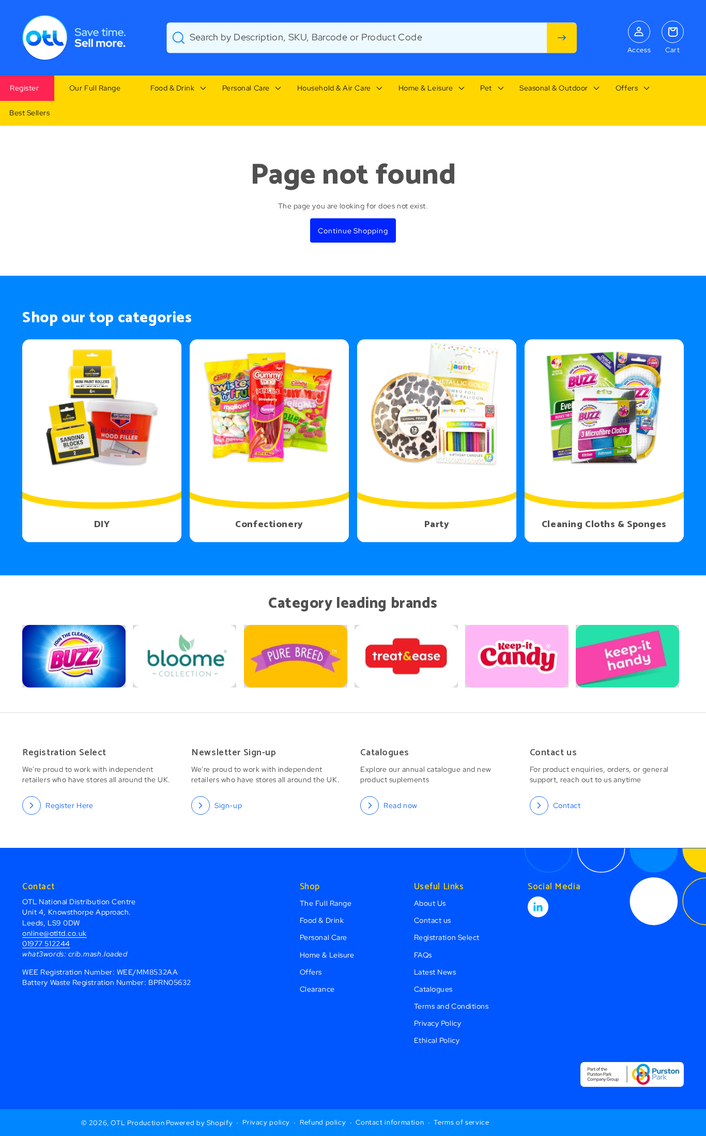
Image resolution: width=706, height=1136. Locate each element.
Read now (400, 805)
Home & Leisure (425, 88)
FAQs (423, 955)
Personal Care (246, 88)
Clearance (317, 989)
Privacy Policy (438, 1023)
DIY (102, 525)
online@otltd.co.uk (54, 933)
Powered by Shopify (199, 1122)
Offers (627, 88)
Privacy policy (266, 1122)
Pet (486, 88)
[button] (171, 88)
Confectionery (269, 525)
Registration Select (447, 937)
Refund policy (323, 1122)
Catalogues (433, 989)
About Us (430, 903)
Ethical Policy (437, 1040)
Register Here (69, 805)
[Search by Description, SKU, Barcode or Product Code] (562, 38)
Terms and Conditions (451, 1006)
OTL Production (137, 1122)
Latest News (435, 972)
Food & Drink (172, 88)
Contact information (390, 1122)
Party (437, 525)
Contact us (432, 920)
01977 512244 (46, 943)
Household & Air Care (334, 88)
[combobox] (371, 38)
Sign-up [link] (228, 805)
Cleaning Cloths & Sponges (604, 525)
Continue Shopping (353, 230)
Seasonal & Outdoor (553, 88)
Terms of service (461, 1122)
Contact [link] (567, 805)
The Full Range (326, 903)
